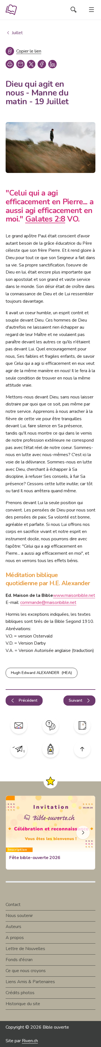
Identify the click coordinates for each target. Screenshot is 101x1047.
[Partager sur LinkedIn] (52, 64)
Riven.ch (30, 1041)
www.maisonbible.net (74, 595)
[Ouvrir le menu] (91, 9)
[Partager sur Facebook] (42, 64)
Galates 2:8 (45, 219)
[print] (10, 64)
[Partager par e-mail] (20, 64)
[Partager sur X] (31, 64)
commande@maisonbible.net (48, 602)
